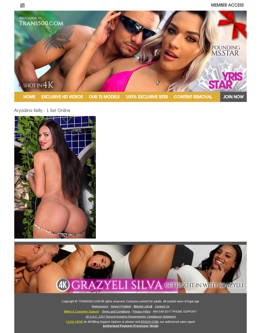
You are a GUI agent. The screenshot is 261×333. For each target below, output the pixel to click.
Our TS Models (104, 96)
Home (29, 96)
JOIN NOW (233, 96)
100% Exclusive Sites (147, 96)
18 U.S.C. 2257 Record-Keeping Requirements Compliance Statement (130, 316)
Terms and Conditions (116, 311)
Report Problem (121, 306)
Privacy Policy (141, 311)
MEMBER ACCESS (227, 5)
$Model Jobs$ (143, 306)
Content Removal (193, 96)
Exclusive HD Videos (62, 96)
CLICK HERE (74, 321)
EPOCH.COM (149, 321)
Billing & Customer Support (81, 311)
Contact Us (162, 306)
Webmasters (100, 306)
